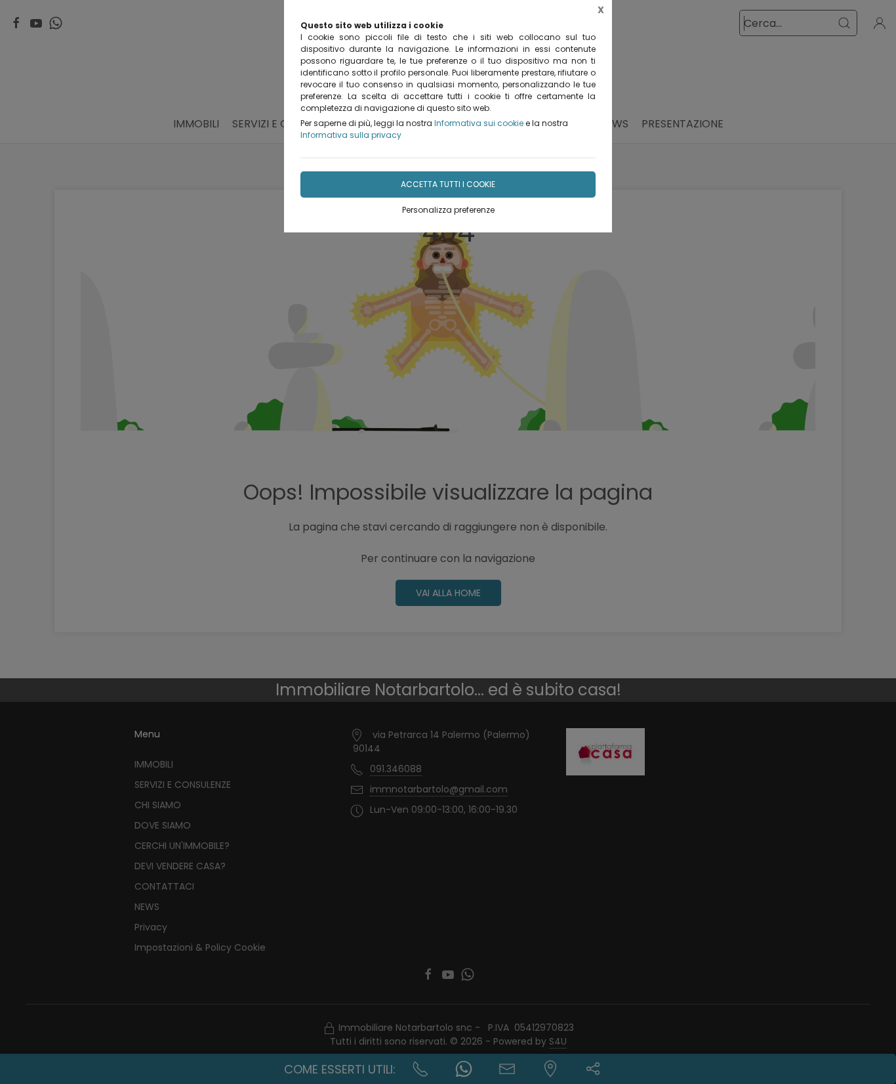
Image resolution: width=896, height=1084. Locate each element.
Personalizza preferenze (448, 209)
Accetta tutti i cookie (448, 184)
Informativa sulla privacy (350, 135)
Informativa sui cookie (478, 123)
